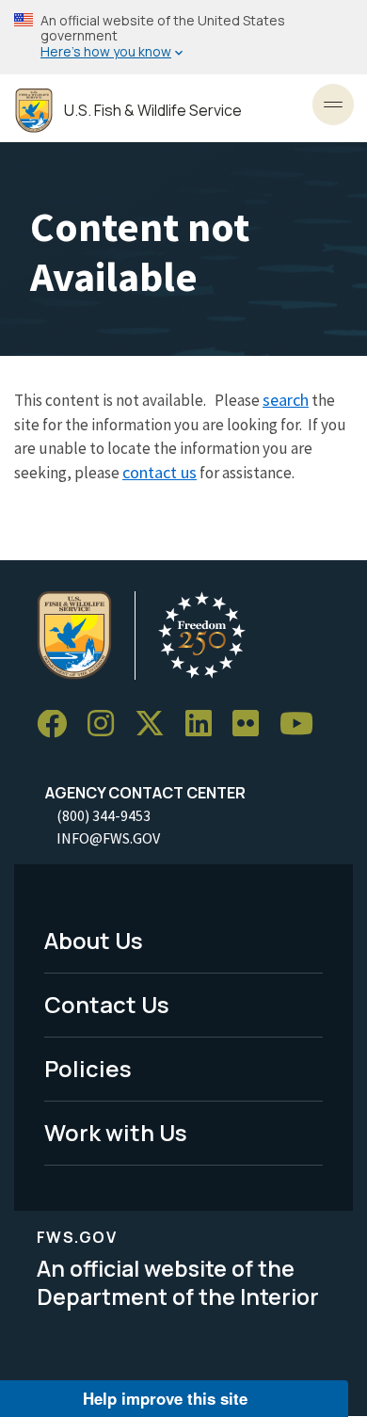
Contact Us (106, 1004)
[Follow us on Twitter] (156, 724)
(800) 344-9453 (103, 815)
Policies (88, 1068)
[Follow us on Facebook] (58, 724)
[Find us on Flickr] (252, 724)
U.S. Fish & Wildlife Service (153, 111)
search (286, 400)
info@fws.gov (108, 838)
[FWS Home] (34, 111)
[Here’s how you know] (183, 37)
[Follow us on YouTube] (303, 724)
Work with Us (115, 1132)
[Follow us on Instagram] (107, 724)
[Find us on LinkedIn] (205, 724)
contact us (159, 472)
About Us (93, 940)
